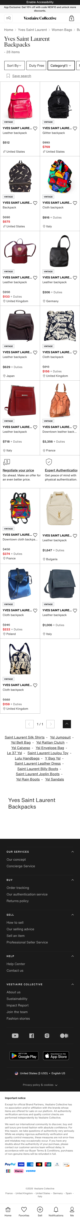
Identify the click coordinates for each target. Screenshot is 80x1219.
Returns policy (18, 900)
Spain (69, 1193)
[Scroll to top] (67, 724)
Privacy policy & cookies (38, 1085)
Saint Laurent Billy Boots (37, 768)
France (9, 1193)
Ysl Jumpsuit (60, 737)
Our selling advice (20, 929)
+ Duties (56, 217)
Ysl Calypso (20, 747)
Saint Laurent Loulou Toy (47, 753)
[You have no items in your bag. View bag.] (71, 18)
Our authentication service (27, 894)
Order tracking (18, 887)
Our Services (18, 852)
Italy (40, 1196)
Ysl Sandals (54, 779)
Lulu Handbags (27, 758)
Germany (58, 1193)
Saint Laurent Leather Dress (38, 763)
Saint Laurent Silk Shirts (25, 737)
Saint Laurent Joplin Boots (37, 774)
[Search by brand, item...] (8, 18)
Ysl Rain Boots (28, 779)
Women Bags (62, 29)
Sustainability (17, 998)
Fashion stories (18, 1018)
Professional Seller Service (27, 942)
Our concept (16, 859)
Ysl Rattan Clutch (50, 742)
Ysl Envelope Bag (50, 747)
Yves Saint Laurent (32, 29)
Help (10, 956)
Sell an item (16, 935)
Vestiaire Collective (25, 984)
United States (43, 1193)
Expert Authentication (62, 470)
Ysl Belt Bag (21, 742)
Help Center (16, 963)
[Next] (50, 724)
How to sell (15, 922)
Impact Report (18, 1005)
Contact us (15, 970)
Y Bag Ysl (53, 758)
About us (14, 992)
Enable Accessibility (40, 2)
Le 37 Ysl (14, 753)
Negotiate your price (18, 470)
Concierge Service (21, 866)
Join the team (17, 1011)
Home (8, 29)
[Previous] (29, 724)
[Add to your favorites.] (35, 128)
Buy (10, 880)
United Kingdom (24, 1193)
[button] (71, 18)
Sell (10, 915)
